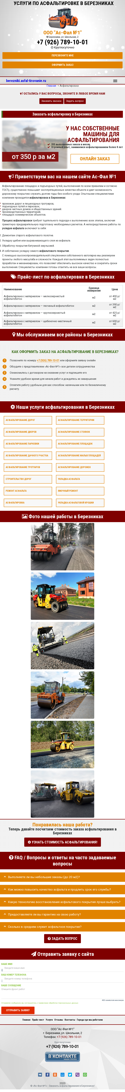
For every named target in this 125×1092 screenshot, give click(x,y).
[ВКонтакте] (40, 1075)
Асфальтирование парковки (22, 443)
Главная (26, 1019)
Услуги (49, 1019)
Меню (115, 79)
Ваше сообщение (11, 985)
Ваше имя (6, 964)
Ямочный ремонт (68, 491)
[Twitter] (70, 1075)
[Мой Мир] (62, 1075)
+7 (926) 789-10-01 (62, 42)
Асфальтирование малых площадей (79, 455)
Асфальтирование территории (76, 420)
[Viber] (77, 1075)
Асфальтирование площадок (75, 443)
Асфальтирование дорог (20, 420)
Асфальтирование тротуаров (23, 467)
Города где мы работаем (90, 1019)
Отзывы (58, 1019)
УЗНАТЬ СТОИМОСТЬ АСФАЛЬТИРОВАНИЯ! (64, 842)
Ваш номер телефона (13, 974)
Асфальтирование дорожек (74, 467)
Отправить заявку (18, 1010)
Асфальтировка (15, 502)
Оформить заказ (62, 64)
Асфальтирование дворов (21, 432)
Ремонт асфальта (16, 491)
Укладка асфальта (69, 479)
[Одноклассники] (55, 1075)
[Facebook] (47, 1075)
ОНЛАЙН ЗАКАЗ (95, 158)
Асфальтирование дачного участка (27, 455)
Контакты (70, 1019)
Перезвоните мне (63, 55)
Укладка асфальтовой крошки (76, 502)
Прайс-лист (38, 1019)
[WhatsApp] (85, 1075)
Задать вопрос (75, 101)
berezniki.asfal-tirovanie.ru (26, 81)
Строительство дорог (18, 479)
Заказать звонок (51, 101)
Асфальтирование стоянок (74, 432)
